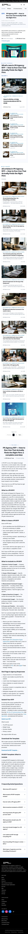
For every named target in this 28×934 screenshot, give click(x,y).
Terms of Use (7, 932)
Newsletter (4, 905)
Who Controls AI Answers (7, 882)
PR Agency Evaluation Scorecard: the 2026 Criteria (13, 310)
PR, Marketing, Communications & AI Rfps (14, 196)
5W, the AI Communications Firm (15, 712)
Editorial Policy (5, 918)
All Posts (3, 893)
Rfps (3, 888)
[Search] (21, 4)
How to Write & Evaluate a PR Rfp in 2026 (13, 392)
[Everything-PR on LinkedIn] (3, 911)
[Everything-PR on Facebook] (10, 911)
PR (12, 665)
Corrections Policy (5, 922)
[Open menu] (24, 4)
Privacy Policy (14, 932)
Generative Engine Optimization (8, 884)
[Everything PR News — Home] (6, 4)
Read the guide (6, 40)
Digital (20, 665)
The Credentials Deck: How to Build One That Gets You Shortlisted (13, 338)
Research (4, 881)
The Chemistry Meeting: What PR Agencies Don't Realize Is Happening (13, 254)
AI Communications (18, 8)
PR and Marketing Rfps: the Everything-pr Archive (10, 199)
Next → (20, 434)
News (3, 877)
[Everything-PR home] (14, 863)
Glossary (3, 891)
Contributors (4, 901)
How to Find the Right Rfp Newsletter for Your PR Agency (13, 419)
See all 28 (4, 75)
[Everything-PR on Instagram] (6, 911)
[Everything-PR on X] (13, 911)
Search (3, 879)
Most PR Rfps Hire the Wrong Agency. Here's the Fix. (13, 226)
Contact (3, 903)
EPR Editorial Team (6, 206)
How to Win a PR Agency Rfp (11, 365)
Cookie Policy (20, 932)
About (3, 899)
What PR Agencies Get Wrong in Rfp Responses (13, 282)
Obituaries (4, 890)
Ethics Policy (4, 920)
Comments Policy (5, 924)
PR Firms (3, 886)
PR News (9, 8)
